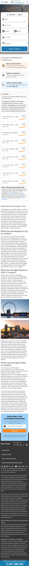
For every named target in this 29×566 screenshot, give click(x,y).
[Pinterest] (26, 445)
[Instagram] (17, 445)
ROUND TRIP (12, 14)
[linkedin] (20, 445)
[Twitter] (23, 445)
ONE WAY (20, 14)
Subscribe (14, 431)
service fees (21, 193)
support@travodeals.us (6, 517)
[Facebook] (14, 445)
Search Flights (14, 49)
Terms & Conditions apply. (18, 436)
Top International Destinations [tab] (12, 463)
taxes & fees (11, 193)
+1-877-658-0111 (13, 86)
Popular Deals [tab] (6, 454)
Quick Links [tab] (5, 450)
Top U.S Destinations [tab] (9, 459)
